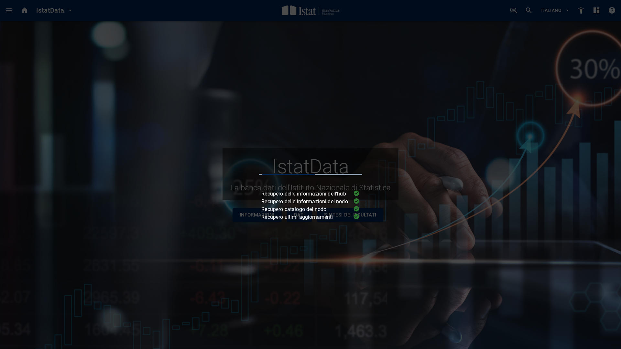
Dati (299, 215)
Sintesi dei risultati (350, 215)
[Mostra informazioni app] (611, 10)
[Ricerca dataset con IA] (514, 10)
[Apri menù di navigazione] (9, 10)
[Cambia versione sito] (580, 10)
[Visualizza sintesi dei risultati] (596, 10)
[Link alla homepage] (310, 10)
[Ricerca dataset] (528, 10)
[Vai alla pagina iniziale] (24, 10)
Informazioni (257, 215)
